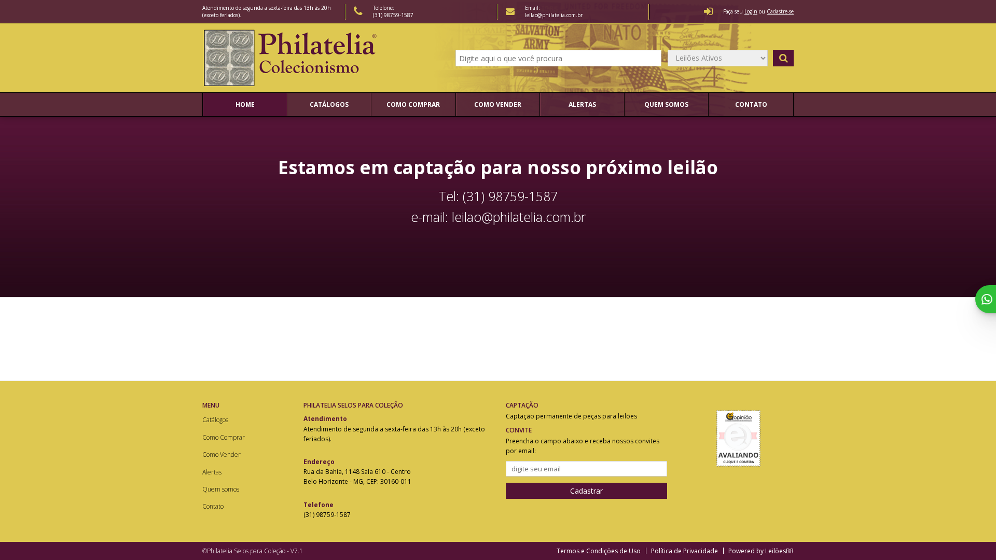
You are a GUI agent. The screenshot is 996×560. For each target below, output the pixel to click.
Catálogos (329, 104)
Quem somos (666, 104)
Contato (751, 104)
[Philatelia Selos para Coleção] (291, 58)
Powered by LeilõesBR (761, 551)
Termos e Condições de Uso (599, 551)
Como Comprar (413, 104)
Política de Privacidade (684, 551)
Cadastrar (586, 491)
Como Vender (497, 104)
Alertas (582, 104)
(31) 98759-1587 (393, 15)
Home (245, 104)
